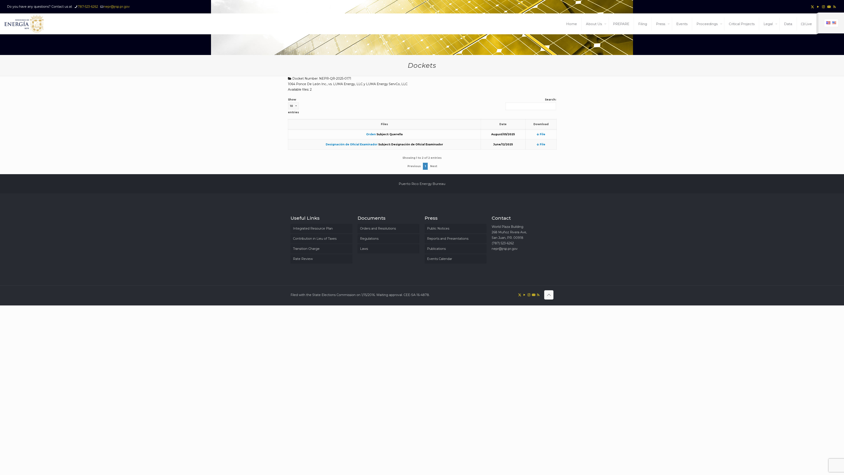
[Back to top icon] (548, 295)
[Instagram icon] (823, 7)
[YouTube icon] (818, 7)
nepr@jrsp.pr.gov (117, 7)
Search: (550, 99)
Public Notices (438, 228)
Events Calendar (439, 259)
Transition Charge (306, 249)
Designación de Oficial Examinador (352, 144)
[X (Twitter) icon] (812, 7)
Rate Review (303, 259)
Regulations (369, 239)
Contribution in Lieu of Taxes (315, 239)
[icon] (829, 7)
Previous (414, 166)
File (542, 134)
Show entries (293, 106)
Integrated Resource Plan (313, 228)
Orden (371, 134)
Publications (436, 249)
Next (433, 166)
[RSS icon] (834, 7)
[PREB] (24, 23)
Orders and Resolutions (378, 228)
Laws (364, 249)
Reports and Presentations (447, 239)
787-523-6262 (88, 7)
